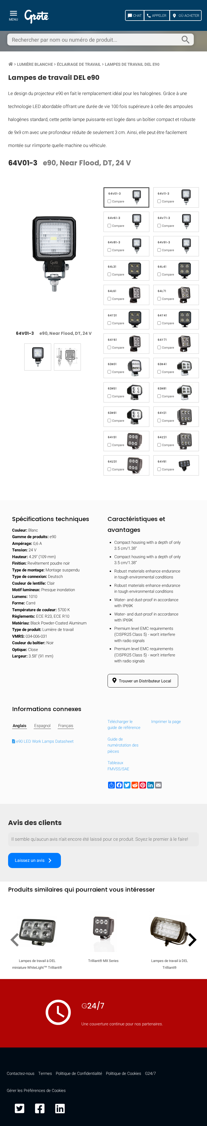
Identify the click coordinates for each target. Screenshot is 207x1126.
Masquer (181, 708)
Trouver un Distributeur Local (144, 681)
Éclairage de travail (79, 64)
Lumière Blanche (35, 64)
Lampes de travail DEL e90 (132, 64)
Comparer (103, 863)
